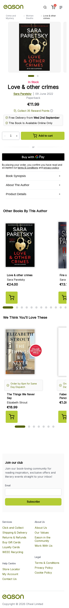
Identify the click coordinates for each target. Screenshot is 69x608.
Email (8, 485)
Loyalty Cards (11, 547)
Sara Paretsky (22, 93)
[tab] (31, 76)
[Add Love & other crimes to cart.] (12, 298)
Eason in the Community (42, 539)
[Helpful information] (51, 110)
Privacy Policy (44, 567)
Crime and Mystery (11, 16)
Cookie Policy (43, 572)
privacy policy (51, 167)
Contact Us (9, 579)
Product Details (16, 194)
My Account (10, 574)
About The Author (17, 185)
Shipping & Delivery (14, 532)
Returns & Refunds (14, 537)
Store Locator (11, 569)
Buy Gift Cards (11, 542)
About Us (41, 527)
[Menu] (61, 7)
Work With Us (43, 545)
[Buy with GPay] (33, 157)
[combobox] (43, 7)
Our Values (42, 532)
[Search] (43, 7)
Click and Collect (12, 527)
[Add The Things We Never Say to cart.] (12, 417)
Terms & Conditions (47, 562)
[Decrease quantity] (4, 136)
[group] (37, 47)
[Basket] (53, 7)
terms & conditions (28, 167)
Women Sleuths (29, 16)
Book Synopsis (16, 176)
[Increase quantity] (16, 136)
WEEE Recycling (12, 552)
